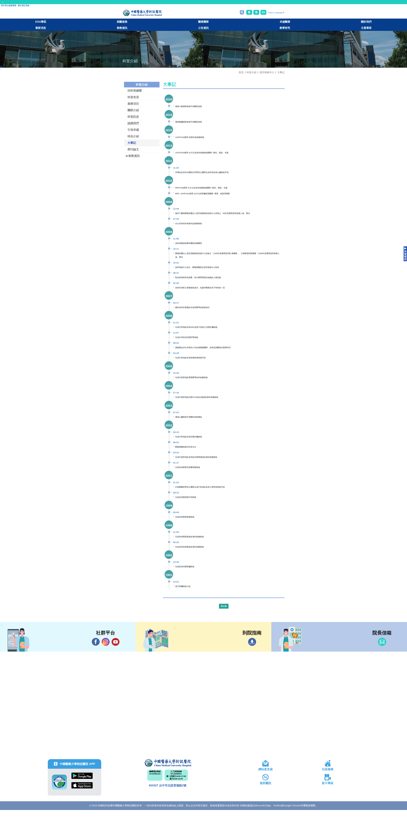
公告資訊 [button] (203, 27)
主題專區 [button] (366, 27)
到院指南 (252, 642)
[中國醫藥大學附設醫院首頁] (142, 13)
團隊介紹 (133, 110)
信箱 (382, 642)
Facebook (96, 642)
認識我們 (133, 123)
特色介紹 (133, 136)
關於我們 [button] (366, 21)
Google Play (82, 777)
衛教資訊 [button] (122, 27)
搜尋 (242, 12)
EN (263, 12)
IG (106, 642)
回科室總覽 (135, 90)
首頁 (241, 72)
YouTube (115, 642)
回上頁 (224, 606)
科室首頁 (133, 97)
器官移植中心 (267, 72)
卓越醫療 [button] (285, 21)
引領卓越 (133, 129)
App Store (82, 787)
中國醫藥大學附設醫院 (167, 763)
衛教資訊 (134, 155)
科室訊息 (133, 116)
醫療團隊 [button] (203, 21)
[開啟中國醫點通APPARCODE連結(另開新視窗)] (59, 782)
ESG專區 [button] (40, 21)
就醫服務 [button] (122, 21)
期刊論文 (133, 149)
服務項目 (133, 103)
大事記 (281, 72)
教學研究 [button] (285, 27)
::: (2, 2)
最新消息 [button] (40, 27)
